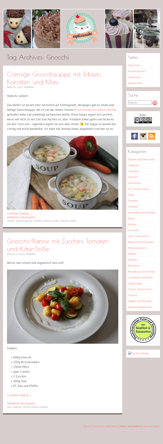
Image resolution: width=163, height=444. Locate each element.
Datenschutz (135, 83)
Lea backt (133, 230)
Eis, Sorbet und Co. (138, 188)
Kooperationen (136, 71)
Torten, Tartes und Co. (140, 289)
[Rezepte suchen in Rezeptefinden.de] (138, 353)
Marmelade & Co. (138, 248)
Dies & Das (134, 183)
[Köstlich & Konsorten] (143, 341)
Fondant (132, 200)
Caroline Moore (151, 426)
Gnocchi (64, 221)
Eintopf (38, 221)
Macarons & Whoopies (141, 242)
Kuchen (132, 224)
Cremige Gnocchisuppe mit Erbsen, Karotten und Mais (54, 78)
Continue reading (19, 213)
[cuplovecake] (81, 29)
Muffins (132, 253)
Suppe (73, 221)
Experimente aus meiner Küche (95, 110)
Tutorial (132, 295)
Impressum (134, 77)
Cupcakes (133, 171)
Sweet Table (135, 283)
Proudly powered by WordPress (100, 426)
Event (131, 194)
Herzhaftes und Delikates (21, 217)
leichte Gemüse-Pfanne (35, 407)
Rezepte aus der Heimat (141, 271)
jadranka (29, 87)
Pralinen (132, 259)
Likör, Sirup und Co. (139, 236)
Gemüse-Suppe (51, 221)
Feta (9, 407)
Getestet (133, 206)
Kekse (131, 218)
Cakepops (133, 165)
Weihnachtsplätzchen (140, 307)
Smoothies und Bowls (140, 277)
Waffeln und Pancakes (140, 301)
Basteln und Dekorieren (141, 159)
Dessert (132, 177)
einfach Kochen (24, 221)
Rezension (134, 265)
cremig (11, 221)
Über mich (134, 65)
